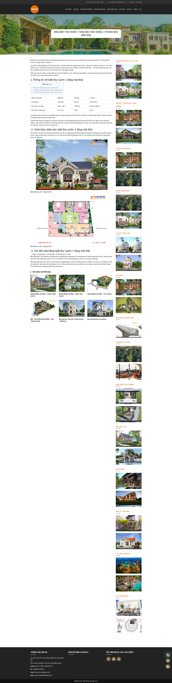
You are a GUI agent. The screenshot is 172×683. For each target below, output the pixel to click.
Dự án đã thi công (123, 342)
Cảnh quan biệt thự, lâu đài (127, 61)
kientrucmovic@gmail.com (42, 672)
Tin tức (129, 9)
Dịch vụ (76, 9)
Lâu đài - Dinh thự (123, 233)
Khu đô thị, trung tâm (125, 318)
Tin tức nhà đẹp (122, 596)
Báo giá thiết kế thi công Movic (97, 319)
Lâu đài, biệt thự (112, 9)
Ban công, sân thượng (125, 384)
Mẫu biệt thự (121, 427)
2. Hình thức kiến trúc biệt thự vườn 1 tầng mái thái (47, 90)
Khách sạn (120, 469)
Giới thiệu (68, 9)
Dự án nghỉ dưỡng (86, 9)
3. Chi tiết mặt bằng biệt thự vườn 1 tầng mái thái (46, 92)
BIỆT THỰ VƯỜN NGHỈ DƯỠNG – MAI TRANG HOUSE (42, 320)
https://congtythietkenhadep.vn (43, 675)
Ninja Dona (94, 681)
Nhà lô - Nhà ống (122, 511)
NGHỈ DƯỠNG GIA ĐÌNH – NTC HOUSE (99, 294)
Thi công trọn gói (123, 554)
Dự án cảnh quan (99, 9)
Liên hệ (135, 9)
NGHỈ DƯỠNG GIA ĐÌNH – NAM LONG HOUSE (71, 295)
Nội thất (122, 9)
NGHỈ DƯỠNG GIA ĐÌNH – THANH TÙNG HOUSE (43, 295)
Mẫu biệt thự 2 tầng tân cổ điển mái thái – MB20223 (71, 320)
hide (50, 84)
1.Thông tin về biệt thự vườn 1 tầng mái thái (44, 88)
